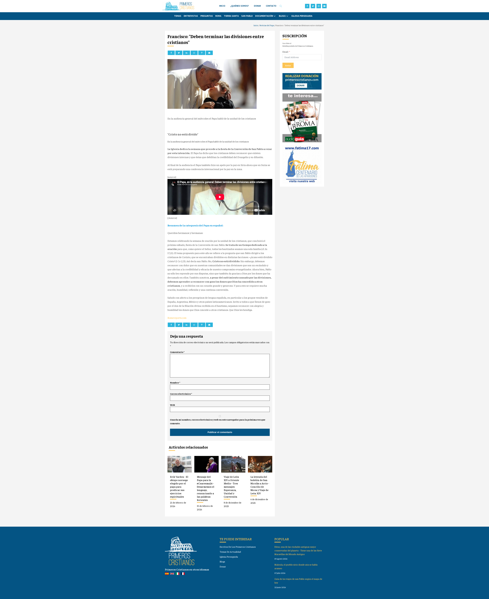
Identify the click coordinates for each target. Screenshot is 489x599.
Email (285, 51)
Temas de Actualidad (230, 551)
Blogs (222, 561)
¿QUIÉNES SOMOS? (239, 5)
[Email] (209, 53)
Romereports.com (176, 317)
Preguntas (206, 15)
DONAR (257, 5)
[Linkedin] (186, 53)
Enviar (288, 65)
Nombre (175, 382)
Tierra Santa (231, 15)
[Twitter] (178, 53)
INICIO (222, 5)
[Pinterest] (201, 53)
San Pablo (247, 15)
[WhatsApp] (194, 53)
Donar (223, 566)
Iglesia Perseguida (301, 15)
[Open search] (281, 6)
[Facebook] (171, 53)
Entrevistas (191, 15)
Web (172, 404)
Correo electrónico (181, 393)
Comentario (177, 351)
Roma (218, 15)
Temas (177, 15)
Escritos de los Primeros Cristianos (238, 546)
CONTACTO (271, 5)
